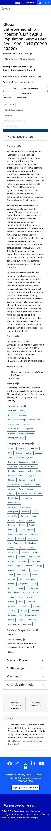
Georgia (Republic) (28, 466)
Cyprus (36, 552)
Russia (20, 588)
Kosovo (36, 592)
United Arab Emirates (17, 534)
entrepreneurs (35, 419)
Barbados (13, 610)
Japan (10, 574)
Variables (8, 115)
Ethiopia (11, 583)
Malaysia (11, 556)
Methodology (15, 668)
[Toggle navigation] (45, 9)
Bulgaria (11, 525)
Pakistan (26, 592)
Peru (21, 489)
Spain (10, 538)
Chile (33, 462)
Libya (35, 511)
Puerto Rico (13, 498)
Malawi (34, 516)
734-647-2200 (25, 781)
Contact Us (39, 774)
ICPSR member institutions (29, 728)
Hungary (34, 570)
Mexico (11, 620)
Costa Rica (12, 516)
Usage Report (16, 705)
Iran (10, 457)
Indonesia (26, 624)
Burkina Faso (30, 543)
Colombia (23, 570)
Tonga (39, 565)
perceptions (27, 428)
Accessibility (10, 774)
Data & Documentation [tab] (14, 110)
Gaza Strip (25, 552)
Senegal (11, 579)
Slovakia (30, 597)
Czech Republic (14, 543)
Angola (11, 448)
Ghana (21, 471)
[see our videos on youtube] (41, 764)
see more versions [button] (23, 82)
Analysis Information (21, 684)
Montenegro (13, 624)
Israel (10, 547)
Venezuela (32, 538)
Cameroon (12, 552)
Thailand (25, 511)
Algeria (20, 565)
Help (10, 778)
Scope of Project (18, 660)
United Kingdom (26, 529)
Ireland (11, 597)
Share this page (27, 59)
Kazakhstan (22, 448)
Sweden (24, 516)
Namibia (11, 480)
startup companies (16, 438)
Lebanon (20, 538)
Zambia (11, 471)
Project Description (20, 137)
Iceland (22, 556)
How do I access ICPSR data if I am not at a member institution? (25, 741)
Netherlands (13, 592)
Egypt (33, 583)
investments (13, 424)
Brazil (10, 565)
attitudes (12, 410)
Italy (20, 579)
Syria (10, 453)
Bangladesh (38, 606)
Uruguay (11, 529)
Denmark (12, 615)
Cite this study (11, 59)
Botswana (35, 610)
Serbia (20, 601)
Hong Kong (27, 498)
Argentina (12, 466)
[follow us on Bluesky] (25, 768)
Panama (11, 462)
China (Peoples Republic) (19, 507)
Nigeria (30, 520)
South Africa (13, 484)
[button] (31, 53)
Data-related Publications (15, 121)
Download (24, 93)
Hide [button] (12, 652)
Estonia (31, 547)
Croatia (32, 525)
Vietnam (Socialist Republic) (30, 493)
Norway (24, 610)
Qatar (20, 597)
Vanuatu (35, 574)
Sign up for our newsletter (25, 787)
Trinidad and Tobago (31, 484)
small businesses (26, 433)
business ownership (16, 419)
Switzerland (35, 534)
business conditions (17, 415)
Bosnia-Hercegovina (24, 457)
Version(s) (13, 676)
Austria (11, 561)
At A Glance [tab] (9, 104)
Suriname (32, 620)
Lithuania (31, 601)
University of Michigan (27, 817)
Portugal (34, 448)
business (23, 410)
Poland (11, 520)
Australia (20, 547)
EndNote (15, 378)
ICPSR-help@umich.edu (26, 778)
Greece (19, 453)
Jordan (21, 520)
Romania (12, 606)
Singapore (23, 583)
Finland (31, 480)
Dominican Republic (28, 615)
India (38, 471)
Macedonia (30, 579)
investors (26, 424)
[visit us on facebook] (9, 764)
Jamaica (11, 489)
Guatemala (23, 462)
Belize (30, 471)
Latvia (28, 453)
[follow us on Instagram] (17, 764)
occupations (13, 428)
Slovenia (29, 565)
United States (14, 502)
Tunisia (22, 525)
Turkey (21, 475)
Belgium (31, 475)
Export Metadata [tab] (11, 126)
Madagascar (13, 511)
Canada (11, 475)
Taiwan (22, 480)
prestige (12, 433)
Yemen (11, 493)
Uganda (21, 620)
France (11, 601)
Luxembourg (36, 561)
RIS (13, 372)
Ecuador (11, 570)
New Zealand (22, 574)
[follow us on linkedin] (33, 764)
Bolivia (11, 588)
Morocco (38, 453)
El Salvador (22, 561)
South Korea (34, 556)
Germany (30, 489)
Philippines (24, 606)
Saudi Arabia (32, 588)
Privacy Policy (24, 774)
